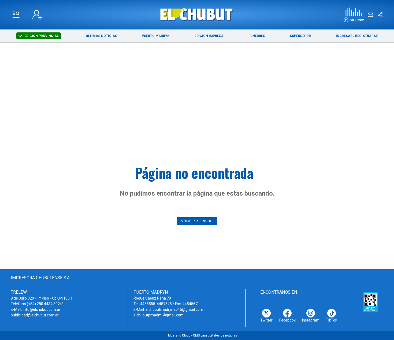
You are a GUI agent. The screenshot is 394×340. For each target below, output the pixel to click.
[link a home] (197, 14)
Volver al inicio (197, 221)
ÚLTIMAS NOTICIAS (101, 36)
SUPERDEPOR (300, 36)
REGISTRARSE (366, 36)
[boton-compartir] (380, 15)
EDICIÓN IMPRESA (209, 36)
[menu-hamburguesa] (16, 15)
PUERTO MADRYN (156, 36)
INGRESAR (344, 36)
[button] (354, 15)
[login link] (37, 15)
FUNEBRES (256, 36)
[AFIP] (370, 302)
